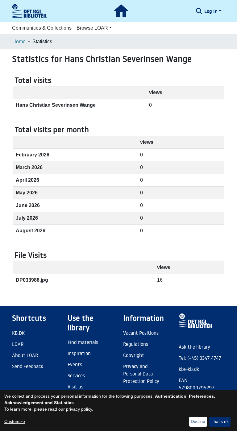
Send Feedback (27, 366)
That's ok (220, 421)
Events (75, 364)
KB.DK (18, 333)
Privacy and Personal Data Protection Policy (141, 373)
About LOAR (25, 355)
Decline (198, 421)
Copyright (133, 355)
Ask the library (194, 347)
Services (76, 375)
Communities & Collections (42, 28)
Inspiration (79, 353)
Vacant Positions (141, 333)
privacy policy (79, 409)
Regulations (135, 344)
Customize (14, 421)
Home (19, 41)
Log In (211, 11)
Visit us (75, 386)
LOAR (17, 344)
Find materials (83, 342)
